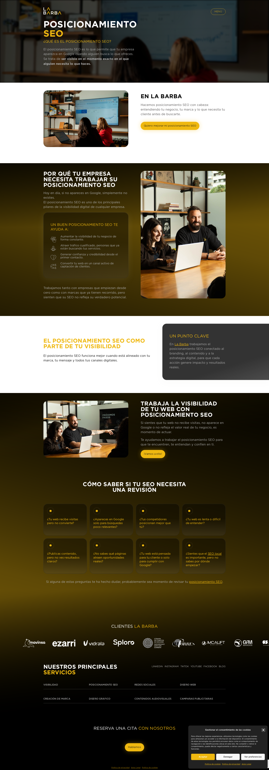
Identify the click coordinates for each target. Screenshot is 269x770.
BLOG (222, 666)
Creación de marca (56, 699)
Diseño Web (188, 685)
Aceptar (203, 757)
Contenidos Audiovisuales (152, 699)
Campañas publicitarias (196, 699)
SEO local (215, 553)
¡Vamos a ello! (153, 454)
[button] (263, 730)
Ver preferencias (253, 757)
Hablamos (134, 747)
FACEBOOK (210, 666)
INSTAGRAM (172, 666)
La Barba (182, 344)
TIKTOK (184, 666)
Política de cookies (213, 764)
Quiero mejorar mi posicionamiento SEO (170, 126)
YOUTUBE (196, 666)
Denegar (227, 757)
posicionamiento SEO (205, 581)
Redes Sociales (144, 685)
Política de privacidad (231, 764)
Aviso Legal (246, 764)
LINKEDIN (157, 666)
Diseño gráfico (99, 699)
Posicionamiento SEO (103, 685)
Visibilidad (50, 685)
